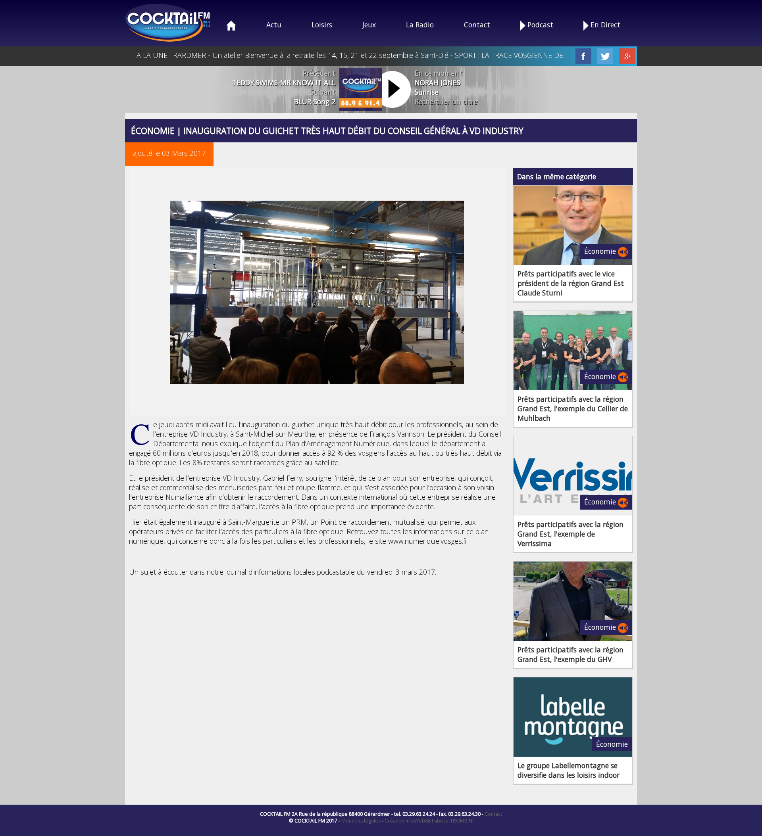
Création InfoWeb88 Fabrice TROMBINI (429, 820)
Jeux (369, 24)
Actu (273, 24)
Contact (477, 24)
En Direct (604, 24)
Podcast (539, 24)
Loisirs (322, 24)
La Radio (420, 24)
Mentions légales (361, 820)
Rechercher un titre (446, 101)
